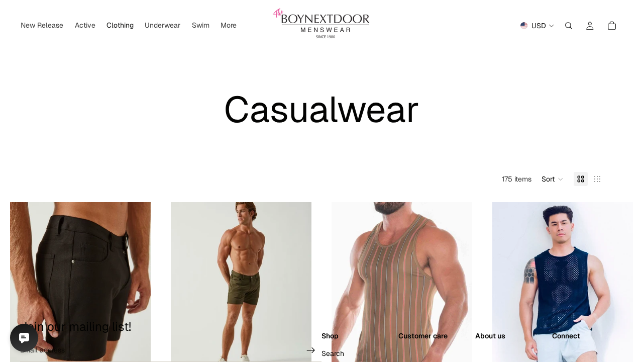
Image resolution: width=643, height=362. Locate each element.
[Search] (569, 26)
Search (333, 353)
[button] (553, 179)
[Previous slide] (25, 290)
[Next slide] (136, 290)
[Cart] (612, 26)
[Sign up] (311, 350)
